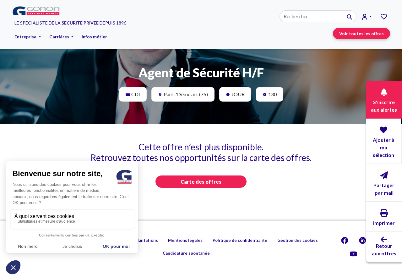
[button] (367, 16)
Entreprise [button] (25, 36)
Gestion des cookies (297, 240)
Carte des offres (201, 182)
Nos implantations (140, 240)
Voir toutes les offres (361, 33)
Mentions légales (185, 240)
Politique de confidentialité (240, 240)
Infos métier (94, 36)
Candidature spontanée (186, 253)
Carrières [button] (59, 36)
